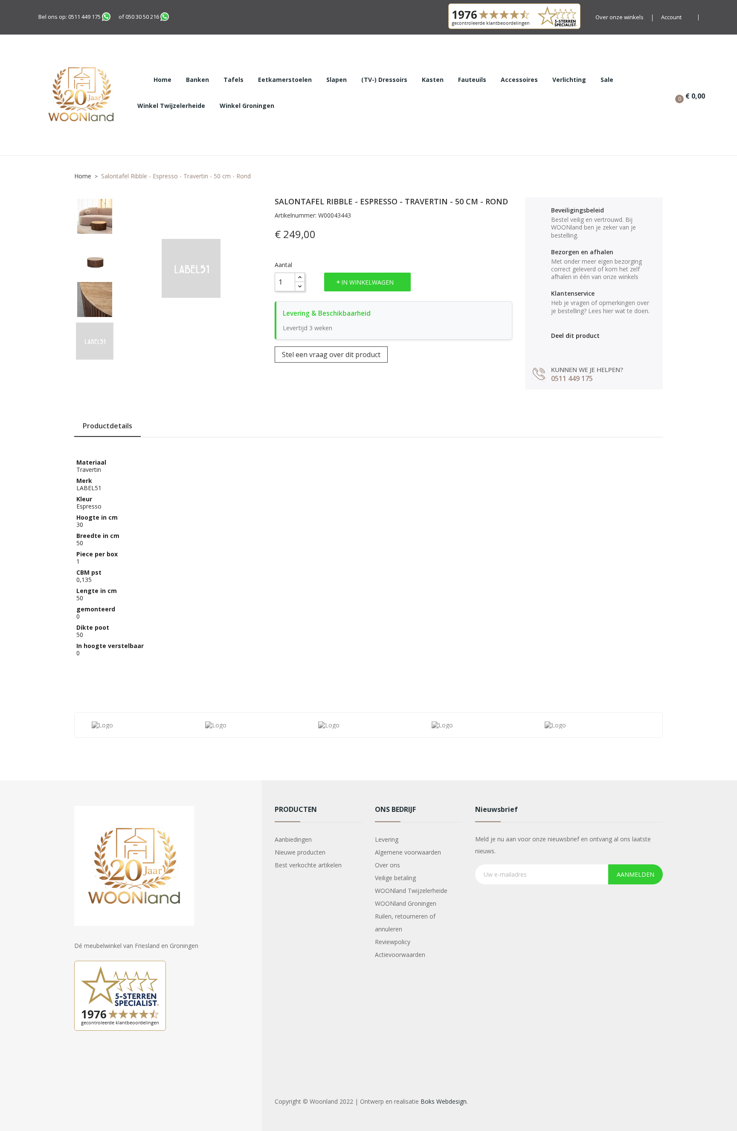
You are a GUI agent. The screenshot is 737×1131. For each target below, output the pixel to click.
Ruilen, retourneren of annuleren (405, 922)
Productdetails (107, 425)
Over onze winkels (619, 17)
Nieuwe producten (300, 852)
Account (671, 17)
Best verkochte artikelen (308, 865)
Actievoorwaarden (400, 955)
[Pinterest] (592, 348)
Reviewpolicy (392, 942)
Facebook (82, 1060)
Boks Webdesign (444, 1101)
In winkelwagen (367, 282)
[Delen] (555, 348)
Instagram (103, 1060)
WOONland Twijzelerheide (411, 891)
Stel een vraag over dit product (331, 354)
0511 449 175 (84, 16)
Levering (386, 839)
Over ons (387, 865)
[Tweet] (573, 348)
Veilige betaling (395, 878)
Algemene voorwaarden (408, 852)
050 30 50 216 (142, 16)
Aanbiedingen (293, 839)
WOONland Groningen (405, 903)
